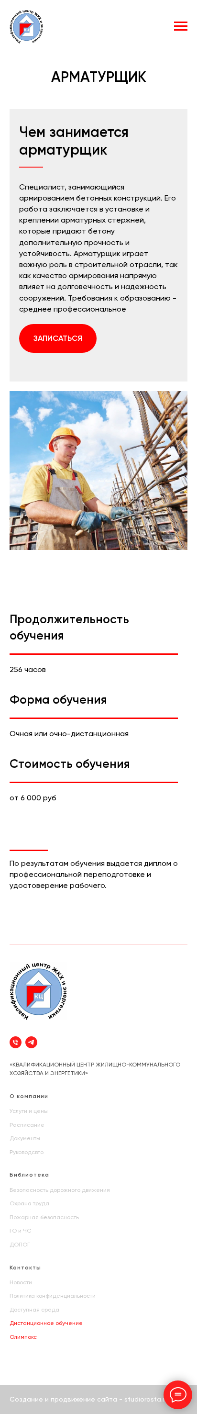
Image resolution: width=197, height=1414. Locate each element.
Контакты (25, 1267)
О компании (29, 1096)
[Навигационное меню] (180, 26)
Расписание (27, 1125)
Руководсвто (27, 1152)
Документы (25, 1138)
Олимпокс (23, 1337)
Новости (21, 1282)
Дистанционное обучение (46, 1323)
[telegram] (31, 1042)
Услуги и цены (29, 1111)
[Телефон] (16, 1042)
